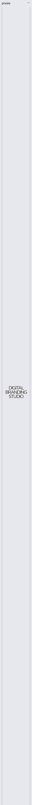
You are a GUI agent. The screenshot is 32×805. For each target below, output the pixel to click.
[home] (6, 3)
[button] (28, 3)
